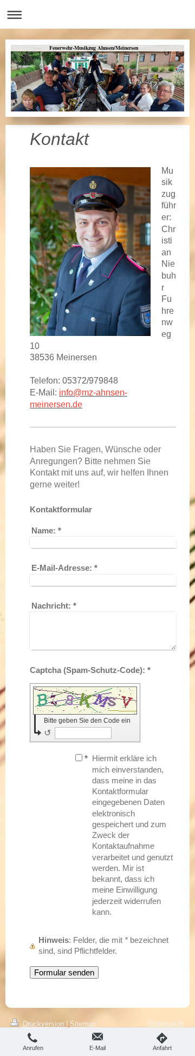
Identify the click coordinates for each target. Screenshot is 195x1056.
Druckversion (43, 1024)
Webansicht (165, 1023)
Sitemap (83, 1024)
